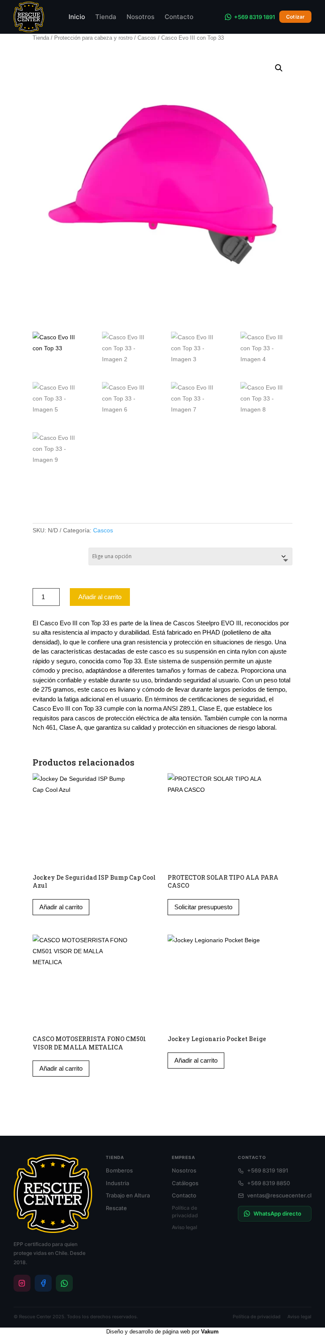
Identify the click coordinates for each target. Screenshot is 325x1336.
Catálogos (185, 1183)
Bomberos (119, 1170)
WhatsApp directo (277, 1213)
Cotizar (295, 17)
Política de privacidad (185, 1212)
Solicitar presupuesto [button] (203, 907)
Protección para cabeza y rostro (93, 38)
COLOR (42, 554)
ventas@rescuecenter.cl (279, 1195)
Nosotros (140, 17)
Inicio (77, 17)
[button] (278, 68)
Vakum (210, 1331)
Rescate (116, 1208)
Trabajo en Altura (128, 1195)
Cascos (147, 38)
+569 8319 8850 (268, 1183)
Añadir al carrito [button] (61, 907)
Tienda (105, 17)
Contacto (179, 17)
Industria (117, 1183)
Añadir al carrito (99, 596)
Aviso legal (184, 1227)
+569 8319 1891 (254, 17)
